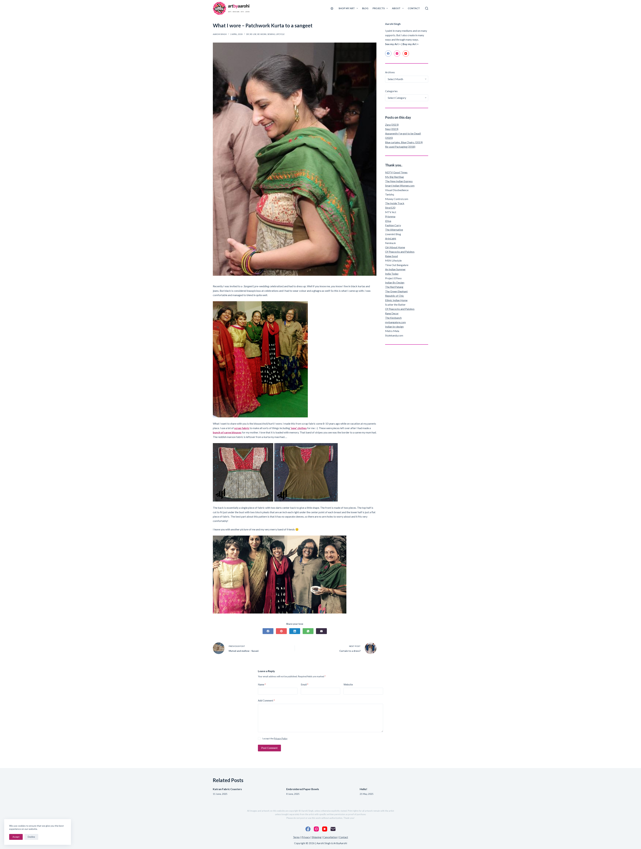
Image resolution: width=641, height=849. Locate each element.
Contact (414, 8)
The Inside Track (394, 203)
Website (348, 684)
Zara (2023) (392, 124)
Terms (296, 837)
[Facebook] (268, 631)
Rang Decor (392, 313)
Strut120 (390, 207)
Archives (390, 72)
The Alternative (394, 229)
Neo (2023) (391, 129)
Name (262, 684)
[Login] (332, 8)
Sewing (271, 34)
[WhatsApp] (308, 631)
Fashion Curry (393, 225)
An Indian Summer (395, 269)
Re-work (262, 34)
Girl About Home (395, 247)
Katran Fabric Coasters (227, 789)
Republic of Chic (394, 295)
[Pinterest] (281, 631)
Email (304, 684)
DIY (247, 34)
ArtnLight (390, 238)
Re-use (253, 34)
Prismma (390, 216)
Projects (379, 8)
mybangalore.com (395, 322)
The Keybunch (393, 317)
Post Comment (269, 747)
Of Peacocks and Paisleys (399, 251)
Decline (31, 836)
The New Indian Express (399, 181)
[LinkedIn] (294, 631)
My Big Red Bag (394, 176)
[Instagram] (397, 53)
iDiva (388, 220)
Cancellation (330, 837)
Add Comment (266, 700)
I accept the (274, 738)
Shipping (316, 837)
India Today (391, 273)
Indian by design (394, 326)
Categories (391, 91)
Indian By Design (394, 282)
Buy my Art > (411, 44)
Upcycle (280, 34)
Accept (16, 836)
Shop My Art (347, 8)
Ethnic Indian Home (396, 300)
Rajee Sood (391, 256)
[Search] (426, 8)
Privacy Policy (280, 738)
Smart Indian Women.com (399, 185)
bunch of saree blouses (227, 432)
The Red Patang (394, 286)
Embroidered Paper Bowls (302, 789)
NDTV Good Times (396, 172)
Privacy (305, 837)
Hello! (363, 789)
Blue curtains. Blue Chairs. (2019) (404, 142)
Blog (365, 8)
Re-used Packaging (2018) (400, 146)
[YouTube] (406, 53)
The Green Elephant (396, 291)
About (396, 8)
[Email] (321, 631)
